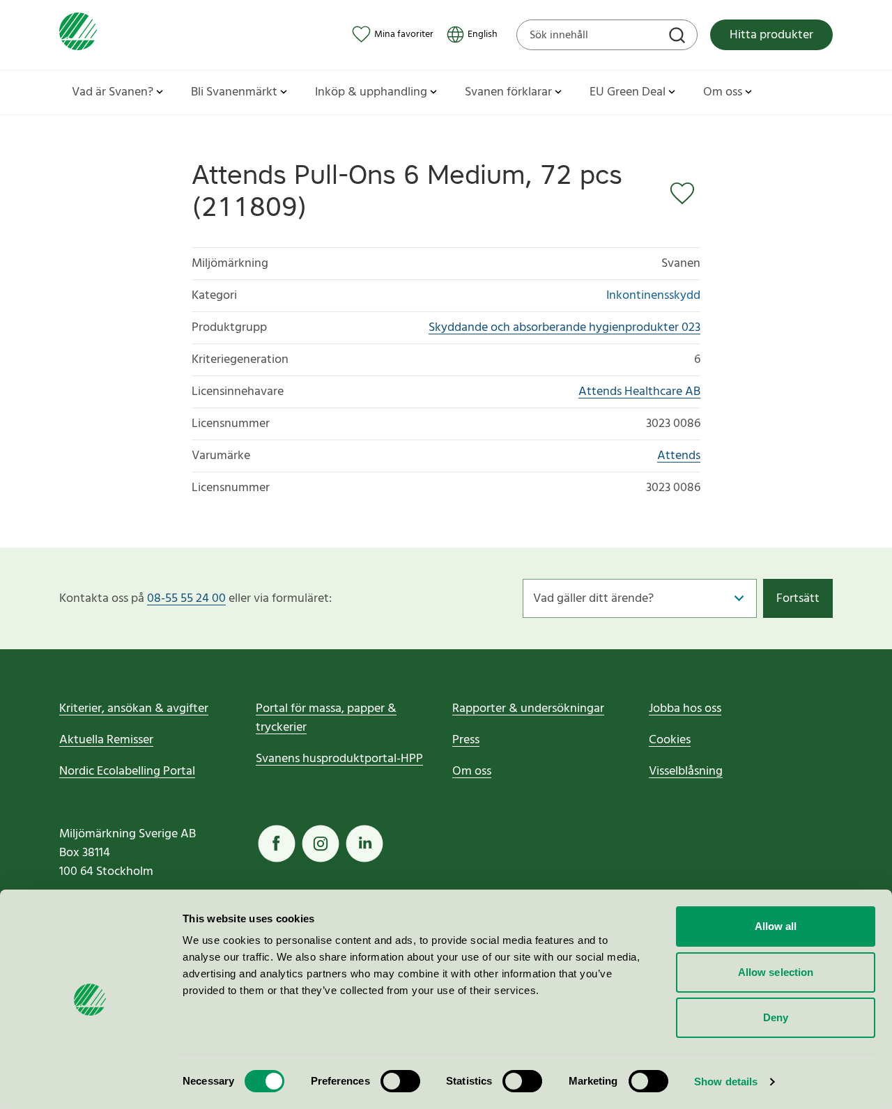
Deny (775, 1017)
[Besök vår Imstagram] (320, 843)
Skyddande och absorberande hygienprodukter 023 (564, 328)
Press (465, 740)
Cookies (670, 740)
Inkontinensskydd (653, 295)
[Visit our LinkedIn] (364, 843)
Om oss (471, 771)
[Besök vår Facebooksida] (276, 843)
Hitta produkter (771, 35)
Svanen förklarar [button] (508, 92)
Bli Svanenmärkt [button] (234, 92)
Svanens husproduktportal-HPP (339, 759)
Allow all (776, 926)
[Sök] (678, 36)
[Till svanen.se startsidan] (78, 34)
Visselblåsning (686, 771)
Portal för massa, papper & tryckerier (326, 718)
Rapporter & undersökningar (528, 709)
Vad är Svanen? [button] (112, 92)
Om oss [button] (722, 92)
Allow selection (776, 972)
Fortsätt (798, 599)
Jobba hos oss (685, 709)
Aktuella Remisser (106, 740)
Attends (678, 456)
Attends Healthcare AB (639, 392)
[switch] (400, 1081)
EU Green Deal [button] (628, 92)
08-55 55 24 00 (186, 599)
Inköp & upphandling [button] (371, 92)
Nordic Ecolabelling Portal (127, 771)
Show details (726, 1081)
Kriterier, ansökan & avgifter (133, 709)
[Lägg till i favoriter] (685, 193)
